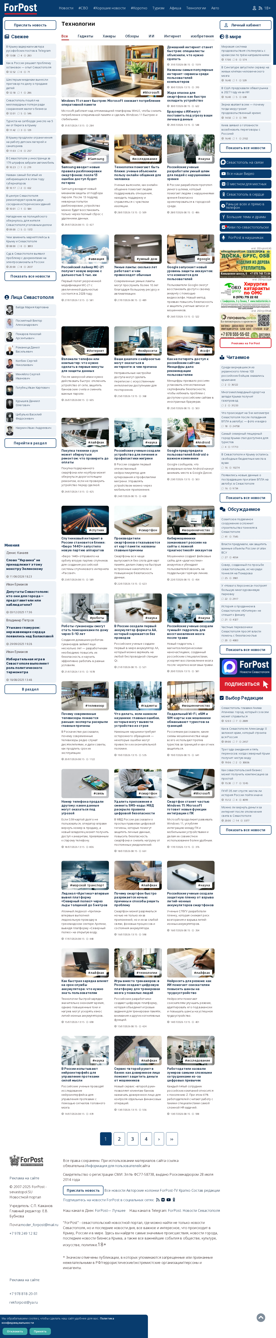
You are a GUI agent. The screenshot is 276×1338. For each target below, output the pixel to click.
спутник (97, 530)
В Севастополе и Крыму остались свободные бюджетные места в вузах (244, 458)
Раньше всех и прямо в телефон (245, 205)
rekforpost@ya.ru (23, 1302)
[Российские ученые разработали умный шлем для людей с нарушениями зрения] (191, 136)
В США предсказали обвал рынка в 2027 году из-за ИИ (244, 90)
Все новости (114, 1190)
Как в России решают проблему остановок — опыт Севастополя (28, 65)
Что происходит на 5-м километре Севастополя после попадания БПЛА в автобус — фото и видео (245, 417)
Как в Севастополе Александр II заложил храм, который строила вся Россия (244, 733)
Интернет (172, 36)
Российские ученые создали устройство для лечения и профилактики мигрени (137, 454)
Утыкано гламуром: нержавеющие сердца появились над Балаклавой (29, 632)
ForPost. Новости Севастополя (194, 1210)
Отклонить (15, 1331)
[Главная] (21, 6)
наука (205, 159)
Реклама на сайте (24, 1178)
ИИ (151, 36)
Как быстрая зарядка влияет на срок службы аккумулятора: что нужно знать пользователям (85, 987)
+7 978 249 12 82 (23, 1233)
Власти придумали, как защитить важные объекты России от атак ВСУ (244, 548)
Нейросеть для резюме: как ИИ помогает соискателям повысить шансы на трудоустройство (189, 987)
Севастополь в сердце (245, 194)
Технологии (196, 8)
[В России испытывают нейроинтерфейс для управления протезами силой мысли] (85, 1038)
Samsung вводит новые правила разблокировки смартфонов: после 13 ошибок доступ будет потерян (81, 175)
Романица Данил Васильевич (28, 349)
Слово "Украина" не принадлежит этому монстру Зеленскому (24, 564)
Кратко (185, 1190)
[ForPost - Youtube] (169, 1200)
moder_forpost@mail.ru (39, 1224)
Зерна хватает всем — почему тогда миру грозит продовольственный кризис (242, 108)
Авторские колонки (142, 1190)
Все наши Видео (240, 173)
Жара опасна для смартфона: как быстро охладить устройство (186, 96)
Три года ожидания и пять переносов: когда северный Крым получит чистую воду (245, 753)
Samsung (97, 159)
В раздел (30, 689)
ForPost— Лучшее (110, 1210)
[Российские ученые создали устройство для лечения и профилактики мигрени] (138, 419)
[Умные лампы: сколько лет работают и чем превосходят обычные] (138, 236)
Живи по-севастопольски (248, 227)
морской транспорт (88, 885)
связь (100, 793)
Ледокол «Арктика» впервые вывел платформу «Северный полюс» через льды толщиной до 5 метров (85, 899)
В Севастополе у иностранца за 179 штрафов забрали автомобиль (30, 160)
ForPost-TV (169, 1190)
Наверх (262, 1317)
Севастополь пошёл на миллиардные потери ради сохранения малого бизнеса (26, 104)
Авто (215, 8)
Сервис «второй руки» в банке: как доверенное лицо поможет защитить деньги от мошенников (137, 1075)
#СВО (83, 8)
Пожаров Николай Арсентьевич (28, 336)
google (204, 259)
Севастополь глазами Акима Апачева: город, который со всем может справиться (245, 712)
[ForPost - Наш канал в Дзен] (177, 1200)
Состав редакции (205, 1190)
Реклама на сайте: (24, 1279)
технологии (148, 973)
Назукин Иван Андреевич (34, 428)
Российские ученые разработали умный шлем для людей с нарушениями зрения (188, 173)
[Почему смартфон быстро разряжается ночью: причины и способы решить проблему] (138, 862)
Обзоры (132, 36)
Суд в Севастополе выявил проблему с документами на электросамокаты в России (26, 258)
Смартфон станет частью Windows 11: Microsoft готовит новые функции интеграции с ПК (188, 807)
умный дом (148, 259)
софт (206, 351)
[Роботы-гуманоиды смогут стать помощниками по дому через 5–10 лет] (85, 595)
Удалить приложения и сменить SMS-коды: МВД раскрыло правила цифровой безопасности (134, 807)
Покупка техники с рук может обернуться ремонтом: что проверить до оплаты (85, 456)
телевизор (96, 705)
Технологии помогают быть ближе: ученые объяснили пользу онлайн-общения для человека (137, 173)
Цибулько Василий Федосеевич (29, 416)
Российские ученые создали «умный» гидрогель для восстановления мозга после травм (190, 632)
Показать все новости (30, 276)
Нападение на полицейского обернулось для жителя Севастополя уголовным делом (29, 220)
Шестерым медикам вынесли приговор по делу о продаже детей (27, 84)
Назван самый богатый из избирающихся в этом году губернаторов (25, 179)
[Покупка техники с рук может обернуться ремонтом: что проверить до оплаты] (85, 419)
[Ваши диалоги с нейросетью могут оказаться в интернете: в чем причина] (138, 328)
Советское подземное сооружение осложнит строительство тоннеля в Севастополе (239, 525)
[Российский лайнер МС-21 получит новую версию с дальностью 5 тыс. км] (85, 236)
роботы (98, 618)
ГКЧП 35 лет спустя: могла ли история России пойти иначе (242, 793)
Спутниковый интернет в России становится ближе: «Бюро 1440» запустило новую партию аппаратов (83, 544)
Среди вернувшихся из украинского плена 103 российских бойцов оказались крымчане (242, 373)
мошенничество (197, 530)
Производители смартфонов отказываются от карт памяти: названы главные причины (137, 544)
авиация (97, 259)
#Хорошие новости (109, 8)
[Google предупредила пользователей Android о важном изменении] (191, 419)
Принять (40, 1331)
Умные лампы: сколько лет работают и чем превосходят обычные (135, 271)
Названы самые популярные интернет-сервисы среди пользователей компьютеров (190, 76)
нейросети (148, 351)
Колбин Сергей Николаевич (27, 363)
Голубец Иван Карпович (33, 387)
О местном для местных (247, 184)
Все (64, 36)
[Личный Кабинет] (255, 8)
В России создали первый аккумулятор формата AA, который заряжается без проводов (135, 632)
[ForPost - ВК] (163, 1200)
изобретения (202, 36)
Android (204, 442)
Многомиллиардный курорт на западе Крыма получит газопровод (243, 396)
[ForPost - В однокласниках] (174, 1200)
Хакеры (109, 36)
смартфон (149, 530)
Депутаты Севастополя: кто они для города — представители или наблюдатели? (27, 598)
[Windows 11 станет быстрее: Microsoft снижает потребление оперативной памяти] (112, 47)
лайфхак (97, 442)
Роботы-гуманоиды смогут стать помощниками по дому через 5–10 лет (84, 630)
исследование (145, 159)
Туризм (158, 8)
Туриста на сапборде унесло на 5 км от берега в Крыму (29, 123)
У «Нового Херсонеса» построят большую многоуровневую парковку (244, 590)
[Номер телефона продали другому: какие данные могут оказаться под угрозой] (85, 771)
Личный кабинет (246, 25)
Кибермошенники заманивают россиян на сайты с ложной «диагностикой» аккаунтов (189, 544)
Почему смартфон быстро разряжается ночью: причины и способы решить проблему (136, 899)
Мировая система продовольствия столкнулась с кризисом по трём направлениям (245, 51)
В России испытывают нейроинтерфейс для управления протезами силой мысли (80, 1075)
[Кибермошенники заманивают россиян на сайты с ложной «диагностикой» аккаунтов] (191, 507)
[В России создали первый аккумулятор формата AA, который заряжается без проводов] (138, 595)
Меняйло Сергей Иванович (28, 376)
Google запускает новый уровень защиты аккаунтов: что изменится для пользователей (190, 273)
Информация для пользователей (112, 1165)
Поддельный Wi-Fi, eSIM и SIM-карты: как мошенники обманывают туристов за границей (189, 720)
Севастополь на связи (244, 162)
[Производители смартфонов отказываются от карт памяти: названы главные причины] (138, 507)
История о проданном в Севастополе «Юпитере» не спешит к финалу (241, 610)
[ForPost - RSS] (157, 1200)
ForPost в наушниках (245, 237)
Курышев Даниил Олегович (28, 403)
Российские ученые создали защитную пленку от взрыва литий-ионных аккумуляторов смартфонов (190, 899)
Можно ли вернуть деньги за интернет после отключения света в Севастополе (241, 811)
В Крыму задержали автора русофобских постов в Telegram (28, 49)
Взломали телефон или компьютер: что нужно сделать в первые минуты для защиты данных (82, 365)
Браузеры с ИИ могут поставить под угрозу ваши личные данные (190, 115)
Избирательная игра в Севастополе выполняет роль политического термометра (27, 665)
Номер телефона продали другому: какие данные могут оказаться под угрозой (82, 807)
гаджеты (150, 705)
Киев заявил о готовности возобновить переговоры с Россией (240, 129)
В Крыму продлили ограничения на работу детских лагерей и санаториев (29, 142)
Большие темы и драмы (246, 217)
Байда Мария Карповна (32, 307)
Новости (66, 8)
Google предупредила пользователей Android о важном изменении (188, 454)
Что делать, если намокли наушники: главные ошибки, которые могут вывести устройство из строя (137, 720)
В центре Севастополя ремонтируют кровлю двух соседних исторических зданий (28, 200)
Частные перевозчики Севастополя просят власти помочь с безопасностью (241, 631)
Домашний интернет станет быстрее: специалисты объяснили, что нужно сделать (190, 53)
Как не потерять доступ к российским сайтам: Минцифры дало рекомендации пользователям (188, 367)
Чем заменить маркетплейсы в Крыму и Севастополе (28, 239)
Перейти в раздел (30, 443)
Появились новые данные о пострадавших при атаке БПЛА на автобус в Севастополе (244, 479)
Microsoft (152, 92)
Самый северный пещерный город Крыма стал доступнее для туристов (244, 438)
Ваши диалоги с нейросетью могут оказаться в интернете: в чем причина (137, 363)
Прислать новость (30, 25)
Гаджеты (85, 36)
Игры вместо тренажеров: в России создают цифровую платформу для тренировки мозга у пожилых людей (137, 987)
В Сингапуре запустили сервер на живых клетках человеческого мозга (245, 71)
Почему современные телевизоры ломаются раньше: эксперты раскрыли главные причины (84, 720)
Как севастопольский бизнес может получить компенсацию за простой (244, 774)
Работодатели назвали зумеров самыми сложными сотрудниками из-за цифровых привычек (189, 1075)
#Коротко (139, 8)
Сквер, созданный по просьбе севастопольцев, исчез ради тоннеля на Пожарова (242, 569)
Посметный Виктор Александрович (29, 323)
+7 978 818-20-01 (23, 1293)
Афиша (175, 8)
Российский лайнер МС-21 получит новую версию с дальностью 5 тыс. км (82, 271)
